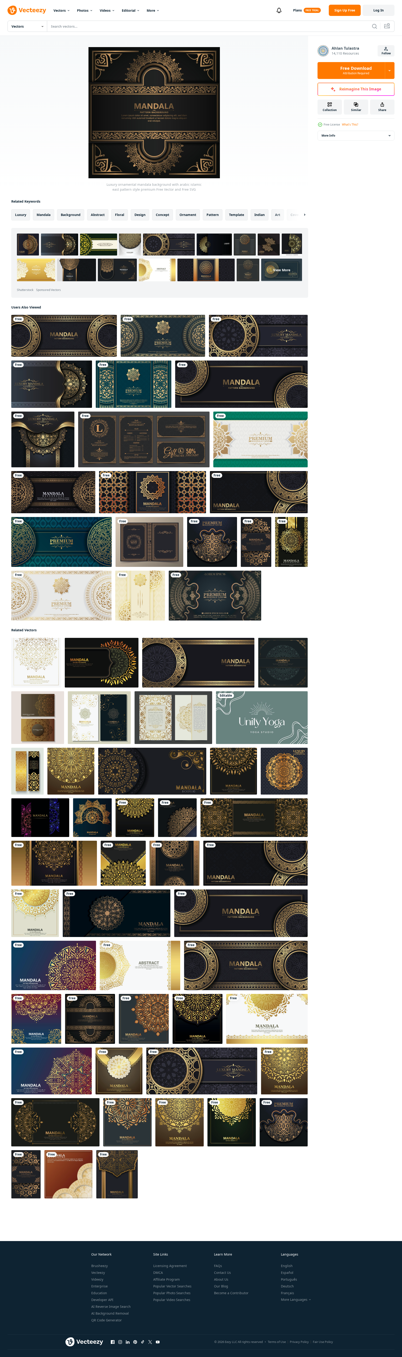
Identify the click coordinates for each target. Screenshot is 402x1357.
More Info (328, 136)
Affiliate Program (166, 1279)
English (287, 1266)
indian (259, 214)
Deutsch (287, 1286)
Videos (105, 10)
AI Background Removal (110, 1313)
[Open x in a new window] (150, 1342)
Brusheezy (99, 1266)
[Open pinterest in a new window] (135, 1342)
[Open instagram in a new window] (120, 1342)
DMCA (158, 1272)
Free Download (356, 70)
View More (281, 270)
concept (162, 214)
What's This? (350, 124)
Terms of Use (277, 1342)
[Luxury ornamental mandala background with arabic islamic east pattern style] (37, 717)
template (236, 214)
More (151, 10)
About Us (221, 1279)
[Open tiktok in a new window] (143, 1342)
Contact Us (222, 1272)
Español (287, 1272)
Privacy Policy (299, 1342)
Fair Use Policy (323, 1342)
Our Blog (221, 1286)
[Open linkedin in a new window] (128, 1342)
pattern (213, 214)
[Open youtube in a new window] (158, 1342)
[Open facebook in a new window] (113, 1342)
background (70, 214)
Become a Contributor (231, 1293)
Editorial (128, 10)
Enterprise (99, 1286)
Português (289, 1279)
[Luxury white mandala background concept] (61, 596)
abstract (98, 214)
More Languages (294, 1299)
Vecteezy (98, 1272)
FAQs (218, 1266)
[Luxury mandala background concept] (61, 542)
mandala (43, 214)
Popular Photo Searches (172, 1293)
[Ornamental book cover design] (149, 542)
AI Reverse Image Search (111, 1306)
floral (119, 214)
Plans (297, 10)
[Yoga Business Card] (262, 717)
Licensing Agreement (170, 1266)
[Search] (374, 26)
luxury (20, 214)
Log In (378, 10)
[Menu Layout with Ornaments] (144, 439)
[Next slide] (300, 214)
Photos (82, 10)
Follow (386, 53)
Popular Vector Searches (172, 1286)
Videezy (97, 1279)
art (277, 214)
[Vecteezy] (27, 10)
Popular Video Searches (171, 1300)
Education (99, 1293)
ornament (188, 214)
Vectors (60, 10)
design (139, 214)
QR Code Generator (106, 1320)
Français (287, 1293)
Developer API (102, 1300)
